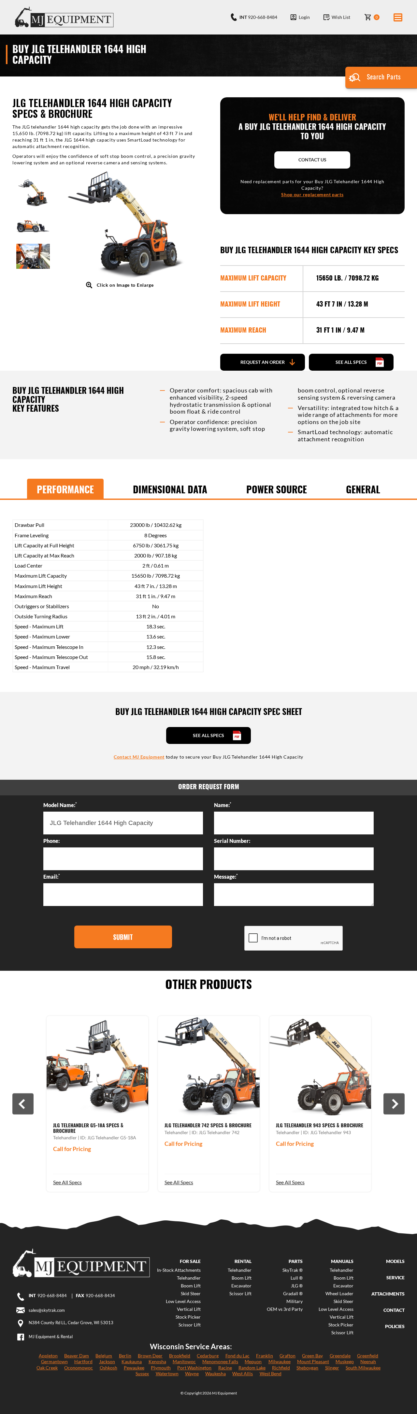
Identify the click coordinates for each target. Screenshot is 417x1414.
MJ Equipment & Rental (51, 1336)
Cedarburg (208, 1355)
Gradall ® (292, 1293)
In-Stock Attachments (179, 1270)
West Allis (242, 1373)
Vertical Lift (189, 1309)
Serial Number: (232, 841)
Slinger (332, 1367)
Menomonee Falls (220, 1361)
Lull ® (296, 1278)
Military (294, 1301)
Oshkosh (108, 1367)
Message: (226, 876)
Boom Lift (191, 1286)
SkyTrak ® (292, 1270)
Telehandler (189, 1278)
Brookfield (179, 1355)
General (363, 490)
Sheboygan (307, 1367)
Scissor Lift (190, 1325)
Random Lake (252, 1367)
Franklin (264, 1355)
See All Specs (67, 1182)
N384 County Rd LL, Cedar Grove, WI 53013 (71, 1322)
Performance (65, 490)
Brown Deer (150, 1355)
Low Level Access (183, 1301)
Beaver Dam (76, 1355)
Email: (51, 876)
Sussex (142, 1373)
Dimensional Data (170, 490)
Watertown (167, 1373)
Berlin (125, 1355)
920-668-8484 (52, 1296)
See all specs (351, 362)
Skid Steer (191, 1293)
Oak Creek (47, 1367)
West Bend (270, 1373)
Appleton (48, 1355)
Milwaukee (279, 1361)
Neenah (368, 1361)
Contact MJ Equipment (139, 757)
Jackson (107, 1361)
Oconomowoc (78, 1367)
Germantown (54, 1361)
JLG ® (296, 1286)
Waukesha (215, 1373)
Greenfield (367, 1355)
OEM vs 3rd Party (284, 1309)
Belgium (103, 1355)
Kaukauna (132, 1361)
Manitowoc (184, 1361)
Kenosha (157, 1361)
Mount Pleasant (313, 1361)
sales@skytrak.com (47, 1310)
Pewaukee (134, 1367)
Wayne (192, 1373)
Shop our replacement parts (312, 194)
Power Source (276, 490)
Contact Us (312, 159)
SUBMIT (123, 937)
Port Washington (194, 1367)
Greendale (340, 1355)
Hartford (83, 1361)
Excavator (241, 1286)
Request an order (262, 362)
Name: (222, 805)
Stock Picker (188, 1317)
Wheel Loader (339, 1293)
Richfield (281, 1367)
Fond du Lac (237, 1355)
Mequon (253, 1361)
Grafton (287, 1355)
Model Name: (60, 805)
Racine (225, 1367)
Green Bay (312, 1355)
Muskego (345, 1361)
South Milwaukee (363, 1367)
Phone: (51, 841)
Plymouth (161, 1367)
